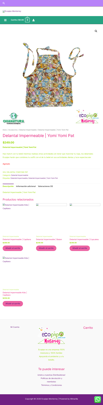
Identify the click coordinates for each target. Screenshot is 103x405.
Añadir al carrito (12, 248)
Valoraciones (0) (45, 186)
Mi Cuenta (14, 327)
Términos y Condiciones (51, 385)
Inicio (5, 130)
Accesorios (13, 130)
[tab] (8, 186)
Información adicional (26, 186)
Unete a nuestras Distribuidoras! (51, 375)
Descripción (8, 186)
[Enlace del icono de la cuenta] (33, 20)
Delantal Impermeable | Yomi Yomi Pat (43, 178)
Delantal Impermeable (27, 130)
